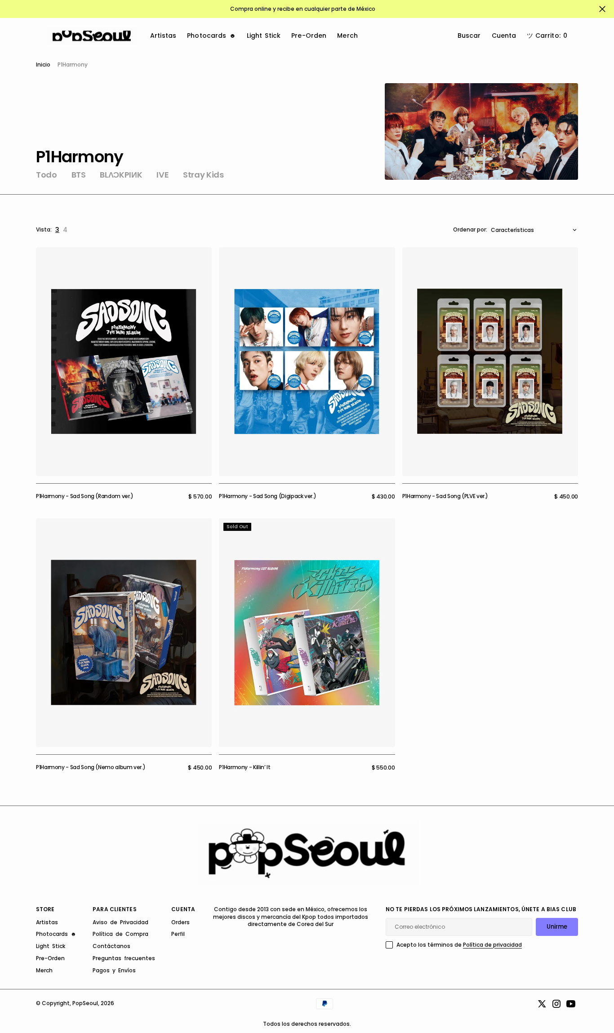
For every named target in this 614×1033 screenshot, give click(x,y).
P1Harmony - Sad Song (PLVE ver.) (445, 496)
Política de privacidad (492, 944)
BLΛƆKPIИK (121, 175)
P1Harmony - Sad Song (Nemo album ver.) (90, 767)
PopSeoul (85, 1003)
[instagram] (556, 1004)
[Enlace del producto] (124, 361)
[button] (547, 35)
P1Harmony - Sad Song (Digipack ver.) (267, 496)
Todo (46, 175)
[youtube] (571, 1004)
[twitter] (542, 1004)
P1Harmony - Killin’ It (244, 767)
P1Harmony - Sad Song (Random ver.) (84, 496)
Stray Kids (203, 175)
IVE (162, 175)
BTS (78, 175)
